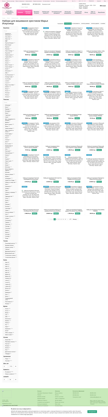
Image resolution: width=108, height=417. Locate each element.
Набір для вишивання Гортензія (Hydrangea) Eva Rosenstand (31, 178)
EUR (85, 1)
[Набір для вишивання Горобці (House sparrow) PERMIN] (31, 133)
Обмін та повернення (20, 1)
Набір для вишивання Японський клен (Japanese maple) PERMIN (74, 147)
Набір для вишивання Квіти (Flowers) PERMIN (52, 147)
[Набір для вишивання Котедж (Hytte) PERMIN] (74, 102)
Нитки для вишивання (67, 12)
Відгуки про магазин (37, 1)
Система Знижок (46, 1)
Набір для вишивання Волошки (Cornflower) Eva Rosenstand (31, 210)
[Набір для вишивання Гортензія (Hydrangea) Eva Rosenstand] (31, 165)
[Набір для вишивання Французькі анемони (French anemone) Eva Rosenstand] (52, 197)
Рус (75, 1)
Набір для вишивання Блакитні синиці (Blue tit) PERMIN (52, 115)
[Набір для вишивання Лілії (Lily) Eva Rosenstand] (52, 165)
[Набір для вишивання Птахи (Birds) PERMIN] (95, 197)
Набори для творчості (45, 12)
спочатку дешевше (85, 23)
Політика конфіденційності (61, 1)
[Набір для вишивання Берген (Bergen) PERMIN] (31, 38)
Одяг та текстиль (93, 12)
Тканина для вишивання (78, 12)
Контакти (53, 1)
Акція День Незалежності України (9, 12)
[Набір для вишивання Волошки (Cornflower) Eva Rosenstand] (31, 197)
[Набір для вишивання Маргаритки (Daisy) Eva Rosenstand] (95, 165)
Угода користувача (28, 414)
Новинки (20, 12)
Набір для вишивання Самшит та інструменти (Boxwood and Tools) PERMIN (74, 52)
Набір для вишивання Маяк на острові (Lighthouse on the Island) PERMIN (52, 84)
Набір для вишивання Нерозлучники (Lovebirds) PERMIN (95, 83)
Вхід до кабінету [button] (58, 393)
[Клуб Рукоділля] (7, 394)
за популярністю (76, 23)
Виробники (101, 12)
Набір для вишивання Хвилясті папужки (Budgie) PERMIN (95, 115)
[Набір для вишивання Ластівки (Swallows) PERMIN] (31, 102)
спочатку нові (68, 23)
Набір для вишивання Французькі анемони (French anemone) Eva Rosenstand (52, 211)
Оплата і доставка (10, 1)
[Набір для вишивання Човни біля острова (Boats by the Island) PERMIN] (31, 70)
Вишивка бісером (36, 12)
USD (82, 1)
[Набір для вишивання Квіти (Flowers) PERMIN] (52, 133)
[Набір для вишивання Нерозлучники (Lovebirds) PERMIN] (95, 70)
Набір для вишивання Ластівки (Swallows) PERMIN (31, 115)
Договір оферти (29, 1)
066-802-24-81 (26, 4)
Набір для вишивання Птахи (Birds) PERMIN (95, 210)
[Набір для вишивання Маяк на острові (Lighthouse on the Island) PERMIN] (52, 70)
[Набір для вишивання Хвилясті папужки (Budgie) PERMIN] (95, 102)
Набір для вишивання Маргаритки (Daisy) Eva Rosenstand (95, 178)
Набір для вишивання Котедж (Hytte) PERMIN (73, 115)
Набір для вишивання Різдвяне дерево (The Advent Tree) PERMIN (74, 210)
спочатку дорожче (95, 23)
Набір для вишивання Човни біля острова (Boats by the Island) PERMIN (31, 84)
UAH (80, 1)
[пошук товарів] (73, 7)
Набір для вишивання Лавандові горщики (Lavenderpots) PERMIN (52, 51)
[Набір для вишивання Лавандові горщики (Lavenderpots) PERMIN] (52, 38)
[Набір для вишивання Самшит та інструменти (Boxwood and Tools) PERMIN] (74, 38)
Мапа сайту (57, 404)
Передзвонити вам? (46, 4)
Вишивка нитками (28, 12)
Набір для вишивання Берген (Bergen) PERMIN (31, 51)
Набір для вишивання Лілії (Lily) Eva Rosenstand (52, 178)
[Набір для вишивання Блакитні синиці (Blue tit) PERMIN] (52, 102)
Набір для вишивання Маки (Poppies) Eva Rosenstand (74, 178)
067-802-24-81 (37, 4)
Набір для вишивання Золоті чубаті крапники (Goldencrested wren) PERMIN (74, 84)
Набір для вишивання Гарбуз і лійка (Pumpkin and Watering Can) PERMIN (95, 52)
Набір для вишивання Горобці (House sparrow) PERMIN (30, 147)
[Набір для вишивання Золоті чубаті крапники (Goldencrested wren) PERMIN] (74, 70)
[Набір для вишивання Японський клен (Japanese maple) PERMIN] (74, 133)
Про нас (4, 1)
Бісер (86, 12)
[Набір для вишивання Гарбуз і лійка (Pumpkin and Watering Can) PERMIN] (95, 38)
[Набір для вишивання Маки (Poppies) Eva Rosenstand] (74, 165)
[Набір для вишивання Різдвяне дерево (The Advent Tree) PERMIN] (74, 197)
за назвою (103, 23)
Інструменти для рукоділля (56, 12)
